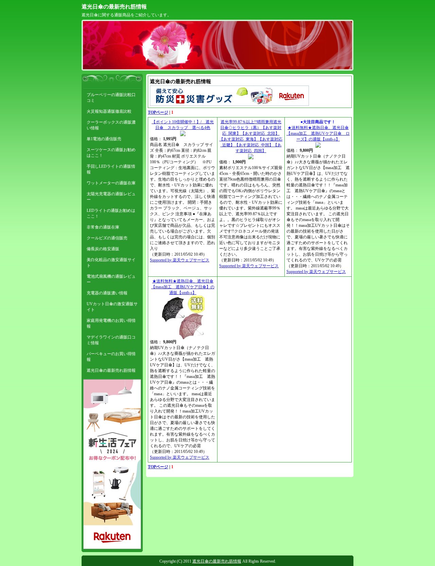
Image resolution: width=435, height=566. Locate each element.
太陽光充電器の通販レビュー (111, 196)
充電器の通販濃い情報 (107, 293)
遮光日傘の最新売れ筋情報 (114, 7)
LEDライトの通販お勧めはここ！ (111, 213)
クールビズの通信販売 (107, 238)
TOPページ (158, 112)
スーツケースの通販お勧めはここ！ (111, 152)
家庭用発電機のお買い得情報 (111, 323)
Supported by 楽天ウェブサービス (179, 260)
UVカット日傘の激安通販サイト (112, 307)
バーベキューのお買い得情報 (111, 356)
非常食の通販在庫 (103, 227)
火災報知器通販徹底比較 (109, 111)
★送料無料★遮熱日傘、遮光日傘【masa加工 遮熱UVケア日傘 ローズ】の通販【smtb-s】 (318, 133)
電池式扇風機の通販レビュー (111, 279)
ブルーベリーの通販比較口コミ (111, 97)
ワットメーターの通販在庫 (111, 183)
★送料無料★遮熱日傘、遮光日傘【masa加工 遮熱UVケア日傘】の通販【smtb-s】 (182, 287)
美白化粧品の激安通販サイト (111, 262)
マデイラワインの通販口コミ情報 (111, 340)
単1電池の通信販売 (104, 138)
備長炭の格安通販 (103, 249)
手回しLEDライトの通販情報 (111, 169)
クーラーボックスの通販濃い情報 (111, 125)
